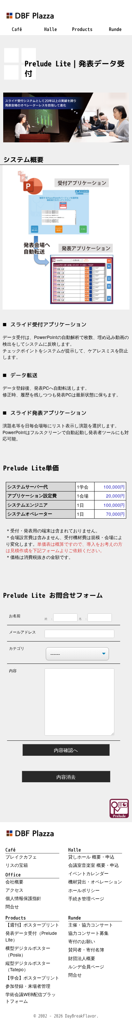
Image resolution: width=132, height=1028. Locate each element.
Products (15, 917)
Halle (74, 849)
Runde (74, 917)
